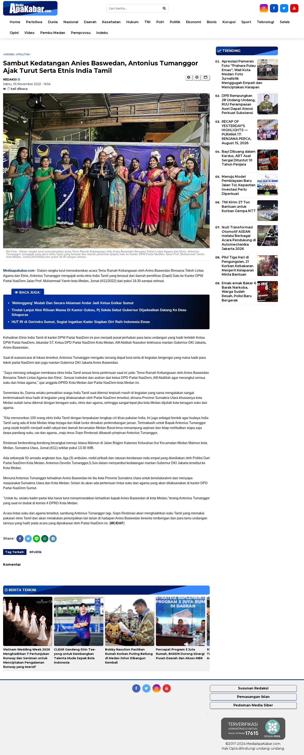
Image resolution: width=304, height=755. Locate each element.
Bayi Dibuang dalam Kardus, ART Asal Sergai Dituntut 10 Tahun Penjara (238, 158)
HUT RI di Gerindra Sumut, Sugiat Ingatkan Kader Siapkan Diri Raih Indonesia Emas (81, 322)
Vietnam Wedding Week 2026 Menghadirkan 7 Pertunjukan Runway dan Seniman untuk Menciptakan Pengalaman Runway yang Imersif (26, 658)
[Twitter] (28, 538)
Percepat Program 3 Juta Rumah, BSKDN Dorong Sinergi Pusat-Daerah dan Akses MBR (180, 654)
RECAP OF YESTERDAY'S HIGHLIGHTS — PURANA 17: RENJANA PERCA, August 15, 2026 (236, 132)
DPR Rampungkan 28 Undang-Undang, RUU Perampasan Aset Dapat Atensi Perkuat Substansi (238, 104)
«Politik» (23, 54)
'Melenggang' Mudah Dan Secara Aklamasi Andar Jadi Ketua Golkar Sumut (73, 303)
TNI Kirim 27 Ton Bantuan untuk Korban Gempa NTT (239, 206)
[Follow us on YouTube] (294, 8)
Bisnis (212, 22)
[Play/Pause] (188, 77)
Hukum (132, 22)
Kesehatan (111, 22)
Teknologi (265, 22)
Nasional (70, 22)
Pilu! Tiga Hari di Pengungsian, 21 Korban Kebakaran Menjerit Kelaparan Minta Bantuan (238, 265)
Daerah (90, 22)
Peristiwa (34, 22)
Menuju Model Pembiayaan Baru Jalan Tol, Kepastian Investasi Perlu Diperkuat (238, 185)
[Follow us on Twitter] (284, 8)
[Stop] (196, 77)
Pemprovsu (81, 33)
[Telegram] (53, 538)
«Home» (9, 54)
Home (15, 22)
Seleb (285, 22)
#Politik (35, 552)
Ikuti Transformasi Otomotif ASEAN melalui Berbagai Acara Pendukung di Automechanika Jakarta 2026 (239, 238)
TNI (147, 22)
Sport (246, 22)
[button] (205, 77)
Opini (14, 33)
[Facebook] (20, 538)
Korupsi (229, 22)
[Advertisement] (247, 337)
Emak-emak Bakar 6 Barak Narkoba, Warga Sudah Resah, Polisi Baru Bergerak (239, 291)
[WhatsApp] (44, 538)
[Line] (36, 538)
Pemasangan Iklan (253, 697)
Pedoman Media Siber (253, 705)
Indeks (102, 33)
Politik (175, 22)
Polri (160, 22)
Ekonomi (193, 22)
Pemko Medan (52, 33)
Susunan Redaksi (253, 688)
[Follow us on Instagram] (264, 8)
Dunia (53, 22)
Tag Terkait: (14, 552)
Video (29, 33)
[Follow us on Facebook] (274, 8)
